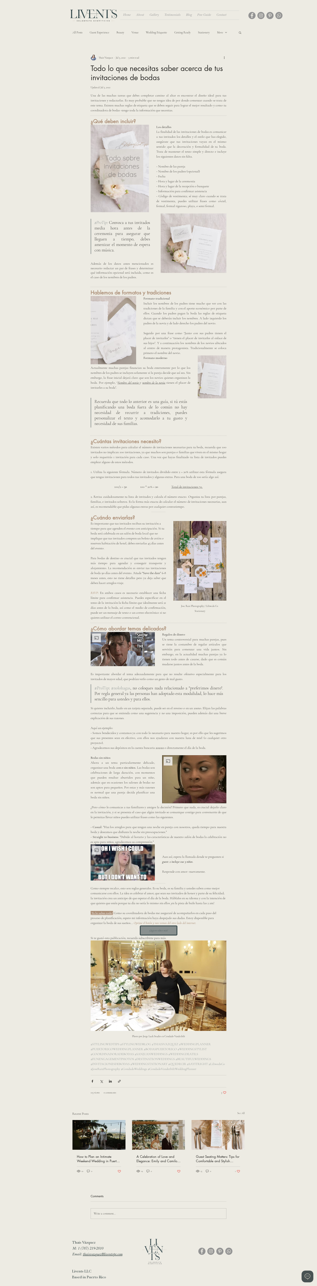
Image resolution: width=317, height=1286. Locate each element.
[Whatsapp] (279, 15)
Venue (135, 32)
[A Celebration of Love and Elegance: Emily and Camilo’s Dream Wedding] (158, 1135)
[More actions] (224, 57)
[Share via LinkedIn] (110, 1081)
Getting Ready (182, 32)
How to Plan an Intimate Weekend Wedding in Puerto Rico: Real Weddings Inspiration (97, 1158)
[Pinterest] (270, 15)
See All (241, 1113)
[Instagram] (261, 15)
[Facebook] (252, 15)
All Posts (77, 32)
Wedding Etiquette (156, 32)
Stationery (204, 32)
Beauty (120, 32)
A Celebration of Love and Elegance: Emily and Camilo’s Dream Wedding (157, 1158)
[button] (240, 32)
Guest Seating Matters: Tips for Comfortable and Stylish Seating (217, 1158)
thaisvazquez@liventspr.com (102, 1254)
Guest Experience (99, 32)
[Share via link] (119, 1081)
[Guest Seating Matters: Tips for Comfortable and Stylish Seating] (218, 1135)
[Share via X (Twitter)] (101, 1081)
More (220, 32)
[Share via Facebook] (92, 1081)
